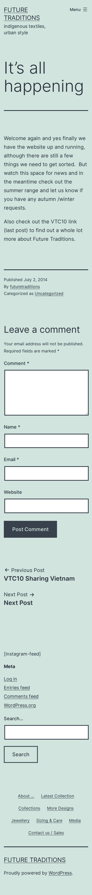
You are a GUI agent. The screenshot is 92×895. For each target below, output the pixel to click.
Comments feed (21, 696)
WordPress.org (20, 705)
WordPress (60, 873)
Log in (10, 679)
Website (13, 492)
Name (12, 427)
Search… (13, 718)
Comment (16, 363)
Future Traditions (35, 860)
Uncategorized (49, 293)
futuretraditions (25, 286)
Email (11, 459)
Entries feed (17, 687)
